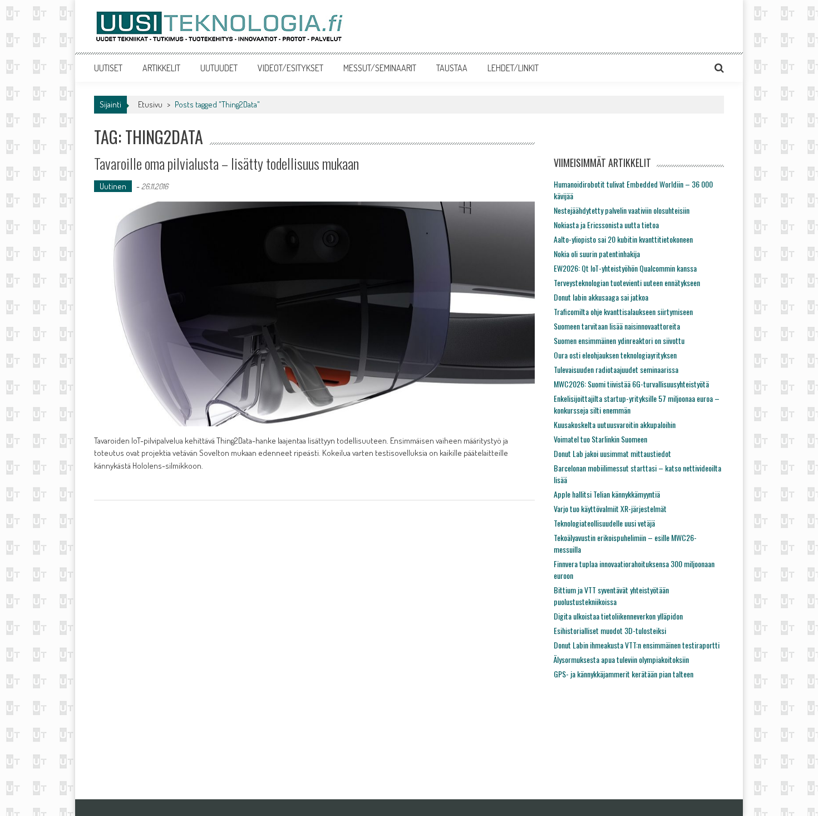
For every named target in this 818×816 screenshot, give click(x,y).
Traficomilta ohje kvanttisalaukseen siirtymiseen (623, 311)
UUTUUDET (219, 67)
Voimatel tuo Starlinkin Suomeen (600, 439)
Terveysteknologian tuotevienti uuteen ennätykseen (627, 282)
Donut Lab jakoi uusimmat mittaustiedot (612, 453)
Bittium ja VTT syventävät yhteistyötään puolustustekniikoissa (611, 595)
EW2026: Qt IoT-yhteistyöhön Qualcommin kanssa (625, 268)
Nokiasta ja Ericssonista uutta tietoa (606, 224)
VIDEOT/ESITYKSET (290, 67)
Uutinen (113, 186)
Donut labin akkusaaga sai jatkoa (601, 297)
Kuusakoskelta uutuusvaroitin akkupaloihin (615, 424)
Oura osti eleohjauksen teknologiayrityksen (615, 355)
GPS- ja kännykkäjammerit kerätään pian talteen (623, 674)
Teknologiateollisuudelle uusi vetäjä (604, 523)
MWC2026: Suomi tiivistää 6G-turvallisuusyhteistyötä (631, 384)
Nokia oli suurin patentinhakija (597, 253)
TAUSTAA (451, 67)
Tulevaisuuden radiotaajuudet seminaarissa (616, 369)
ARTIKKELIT (161, 67)
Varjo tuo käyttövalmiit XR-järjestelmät (610, 508)
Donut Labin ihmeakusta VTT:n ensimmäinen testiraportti (637, 645)
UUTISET (108, 67)
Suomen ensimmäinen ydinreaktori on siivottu (619, 340)
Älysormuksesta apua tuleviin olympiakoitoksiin (621, 659)
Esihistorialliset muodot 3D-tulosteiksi (610, 630)
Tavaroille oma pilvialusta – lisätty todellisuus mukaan (226, 163)
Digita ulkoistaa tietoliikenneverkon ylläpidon (618, 616)
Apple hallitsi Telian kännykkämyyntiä (607, 494)
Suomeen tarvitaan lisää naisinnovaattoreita (617, 326)
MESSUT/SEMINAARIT (379, 67)
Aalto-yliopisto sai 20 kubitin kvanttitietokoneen (623, 239)
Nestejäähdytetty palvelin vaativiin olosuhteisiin (621, 210)
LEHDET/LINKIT (513, 67)
